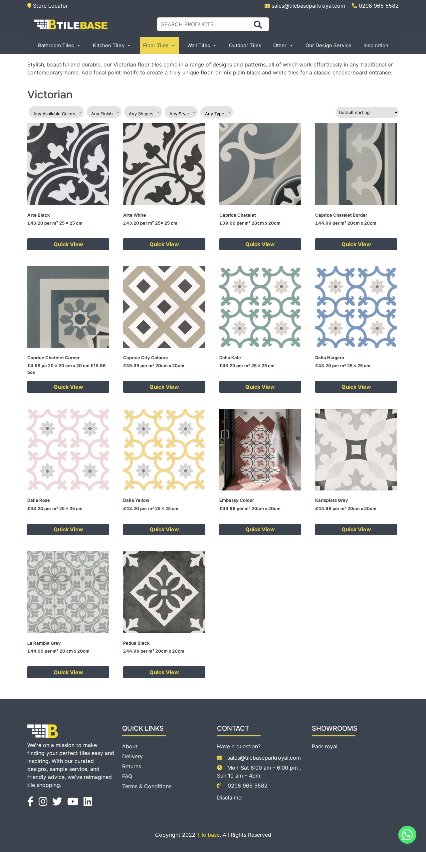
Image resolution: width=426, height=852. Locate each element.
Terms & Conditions (146, 786)
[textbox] (56, 113)
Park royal (324, 746)
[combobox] (56, 112)
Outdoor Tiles (245, 45)
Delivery (132, 756)
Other (280, 45)
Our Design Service (328, 45)
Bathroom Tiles (56, 45)
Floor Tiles (155, 45)
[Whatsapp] (407, 835)
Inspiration (375, 45)
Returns (131, 766)
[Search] (258, 25)
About (129, 746)
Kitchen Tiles (108, 45)
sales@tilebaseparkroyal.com (308, 5)
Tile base (208, 834)
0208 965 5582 (378, 5)
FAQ (127, 776)
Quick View (68, 244)
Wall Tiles (198, 45)
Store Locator (49, 5)
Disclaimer (230, 797)
